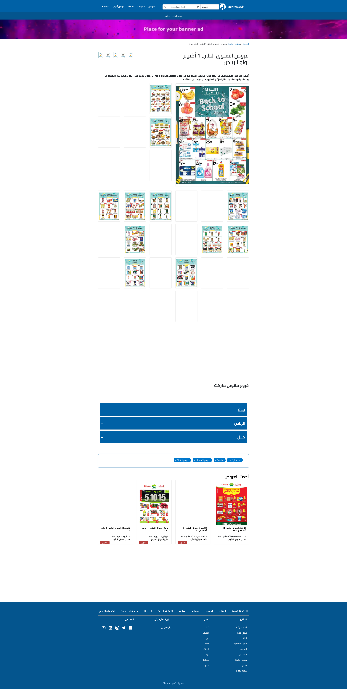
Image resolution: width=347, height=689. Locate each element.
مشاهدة (231, 503)
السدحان (243, 654)
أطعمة (220, 460)
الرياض (239, 423)
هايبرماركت (235, 460)
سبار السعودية (240, 644)
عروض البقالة (183, 460)
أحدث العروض (237, 476)
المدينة (243, 649)
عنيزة (207, 644)
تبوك (207, 654)
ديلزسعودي (166, 627)
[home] (231, 6)
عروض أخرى (118, 6)
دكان (244, 665)
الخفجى (205, 633)
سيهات (206, 665)
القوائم (131, 6)
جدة (241, 409)
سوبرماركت (177, 16)
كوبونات (141, 6)
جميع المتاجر (241, 671)
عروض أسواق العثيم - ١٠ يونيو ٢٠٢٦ (155, 529)
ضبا (207, 627)
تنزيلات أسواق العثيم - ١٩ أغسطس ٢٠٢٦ (234, 529)
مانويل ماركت (234, 44)
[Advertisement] (173, 566)
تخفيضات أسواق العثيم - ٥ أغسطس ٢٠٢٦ (195, 529)
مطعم (167, 16)
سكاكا (206, 660)
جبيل (241, 437)
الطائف (206, 649)
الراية (245, 638)
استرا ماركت (241, 627)
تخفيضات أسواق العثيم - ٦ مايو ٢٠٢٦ (115, 529)
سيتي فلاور (242, 633)
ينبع (207, 638)
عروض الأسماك (203, 460)
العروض (151, 6)
